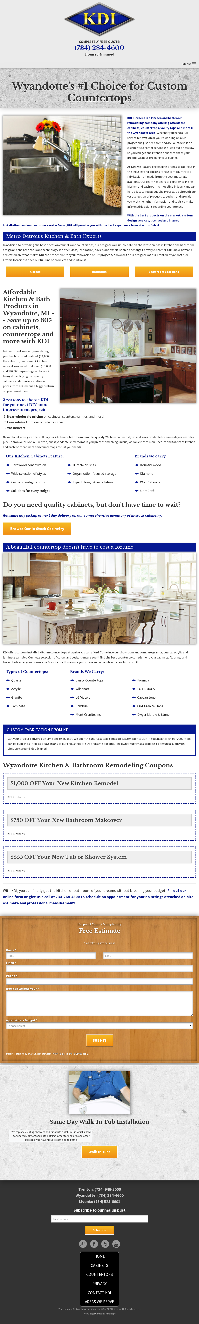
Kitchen (35, 272)
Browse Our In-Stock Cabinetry (37, 528)
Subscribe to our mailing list (99, 1210)
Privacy (99, 1283)
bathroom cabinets (21, 447)
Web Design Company (94, 1313)
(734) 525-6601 (107, 1201)
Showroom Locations (164, 272)
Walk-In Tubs (99, 1151)
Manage (111, 1313)
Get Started (39, 748)
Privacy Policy (58, 1053)
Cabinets (99, 1265)
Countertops (99, 1274)
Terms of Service (75, 1053)
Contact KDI (99, 1292)
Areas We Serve (99, 1301)
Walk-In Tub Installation (114, 1122)
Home (99, 1256)
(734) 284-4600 (99, 48)
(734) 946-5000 (107, 1189)
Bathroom (99, 272)
